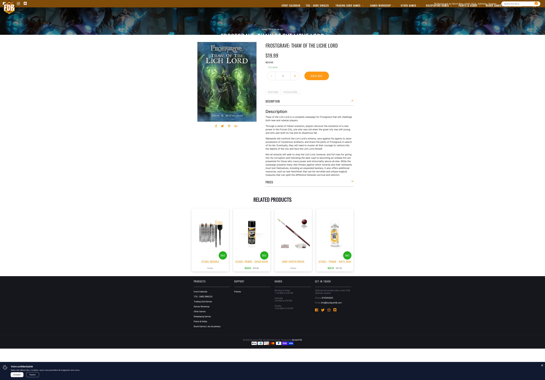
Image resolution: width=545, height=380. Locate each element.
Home (264, 29)
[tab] (310, 102)
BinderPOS (297, 340)
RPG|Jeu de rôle (290, 92)
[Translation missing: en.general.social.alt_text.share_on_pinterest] (229, 126)
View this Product (211, 267)
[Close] (542, 364)
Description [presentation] (273, 101)
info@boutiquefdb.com (331, 303)
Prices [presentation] (269, 182)
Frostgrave (273, 92)
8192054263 (327, 298)
